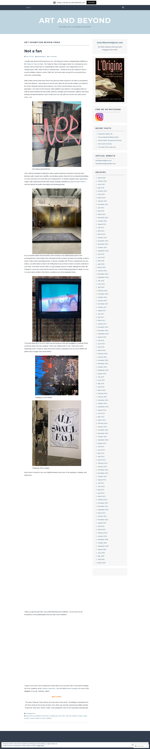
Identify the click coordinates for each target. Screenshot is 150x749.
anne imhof (29, 716)
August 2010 (102, 523)
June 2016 (101, 344)
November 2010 (103, 519)
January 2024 (102, 201)
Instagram (74, 688)
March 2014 (102, 420)
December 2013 (103, 430)
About (28, 7)
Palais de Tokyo (32, 64)
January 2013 (102, 466)
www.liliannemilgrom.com (110, 42)
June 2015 (101, 380)
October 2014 (102, 403)
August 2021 (102, 224)
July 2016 (101, 340)
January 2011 (102, 516)
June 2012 (101, 486)
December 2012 (103, 470)
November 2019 (103, 274)
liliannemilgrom (41, 56)
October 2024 (102, 191)
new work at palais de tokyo (74, 716)
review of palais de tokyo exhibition (41, 718)
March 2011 (101, 513)
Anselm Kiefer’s (80, 181)
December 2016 (103, 327)
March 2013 (102, 460)
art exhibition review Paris (41, 716)
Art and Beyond (75, 20)
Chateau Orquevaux (48, 688)
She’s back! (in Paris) (105, 144)
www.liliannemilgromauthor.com (106, 163)
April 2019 (101, 287)
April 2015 (101, 387)
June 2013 (101, 450)
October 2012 (102, 476)
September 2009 (103, 546)
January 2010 (102, 536)
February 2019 (102, 290)
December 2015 (103, 360)
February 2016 (102, 353)
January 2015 (102, 397)
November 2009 (103, 539)
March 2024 (102, 198)
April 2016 (101, 347)
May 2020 (101, 261)
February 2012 (102, 499)
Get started (91, 2)
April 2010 (101, 526)
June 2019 (101, 284)
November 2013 (103, 433)
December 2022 (103, 204)
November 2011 (103, 506)
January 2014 (102, 427)
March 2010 (102, 529)
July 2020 (101, 254)
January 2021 (102, 237)
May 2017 (101, 317)
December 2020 (103, 241)
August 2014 (102, 410)
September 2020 (103, 251)
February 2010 (102, 533)
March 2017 (102, 320)
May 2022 (101, 211)
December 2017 (103, 304)
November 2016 (103, 330)
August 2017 (102, 310)
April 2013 (101, 456)
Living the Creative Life (105, 134)
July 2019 (101, 281)
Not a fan (33, 51)
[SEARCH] (123, 7)
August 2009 (102, 549)
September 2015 (103, 370)
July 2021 (101, 227)
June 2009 (101, 553)
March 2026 (102, 178)
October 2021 (102, 221)
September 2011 (103, 510)
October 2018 (102, 297)
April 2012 (101, 493)
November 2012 (103, 473)
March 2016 (102, 350)
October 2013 (102, 436)
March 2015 (102, 390)
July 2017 (101, 314)
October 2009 (102, 543)
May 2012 (101, 490)
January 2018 (102, 300)
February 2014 (102, 423)
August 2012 (102, 480)
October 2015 (102, 367)
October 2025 (102, 181)
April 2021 (101, 231)
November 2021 (103, 217)
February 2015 (102, 393)
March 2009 (102, 563)
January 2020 (102, 270)
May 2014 (101, 417)
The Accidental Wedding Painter (108, 137)
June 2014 (101, 413)
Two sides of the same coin (107, 147)
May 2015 (101, 383)
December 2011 (103, 503)
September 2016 (103, 334)
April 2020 (101, 264)
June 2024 (101, 194)
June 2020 (101, 257)
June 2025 (101, 184)
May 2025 (101, 188)
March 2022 (102, 214)
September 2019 (103, 277)
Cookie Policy (40, 745)
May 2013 (101, 453)
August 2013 (102, 443)
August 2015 (102, 373)
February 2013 (102, 463)
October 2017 (102, 307)
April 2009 (101, 559)
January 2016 (102, 357)
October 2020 (102, 247)
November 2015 (103, 363)
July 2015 (101, 377)
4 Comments (53, 56)
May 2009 (101, 556)
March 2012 (102, 496)
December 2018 (103, 294)
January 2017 (102, 324)
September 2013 (103, 440)
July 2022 (101, 207)
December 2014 (103, 400)
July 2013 (101, 446)
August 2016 (102, 337)
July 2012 (101, 483)
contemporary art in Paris (57, 716)
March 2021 (102, 234)
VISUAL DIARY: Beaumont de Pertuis (110, 140)
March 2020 (102, 267)
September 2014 (103, 407)
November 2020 (103, 244)
